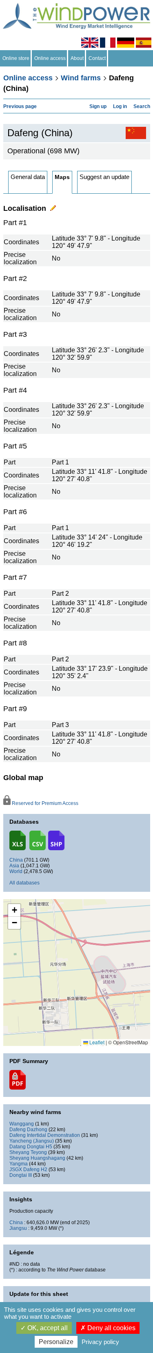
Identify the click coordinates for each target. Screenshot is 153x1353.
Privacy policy (100, 1341)
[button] (14, 910)
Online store (16, 58)
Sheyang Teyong (28, 1152)
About (77, 58)
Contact (97, 58)
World (15, 871)
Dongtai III (20, 1175)
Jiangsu (18, 1228)
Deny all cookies (110, 1327)
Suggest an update (104, 176)
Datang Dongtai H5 (30, 1147)
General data (28, 176)
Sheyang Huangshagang (37, 1158)
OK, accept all (47, 1327)
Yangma (18, 1164)
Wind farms (81, 78)
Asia (14, 866)
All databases (24, 883)
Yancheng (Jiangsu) (31, 1141)
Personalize (56, 1341)
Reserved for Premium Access (44, 803)
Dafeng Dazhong (28, 1129)
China (16, 860)
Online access (50, 58)
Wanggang (21, 1124)
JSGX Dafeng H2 (28, 1169)
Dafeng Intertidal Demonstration (44, 1135)
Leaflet (96, 1042)
